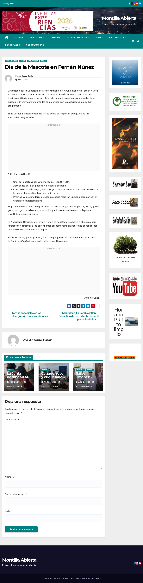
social (43, 61)
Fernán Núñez (11, 61)
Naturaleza (117, 37)
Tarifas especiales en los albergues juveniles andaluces (30, 315)
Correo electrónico (16, 494)
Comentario (12, 419)
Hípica (22, 61)
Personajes (12, 45)
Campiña (55, 37)
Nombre (10, 476)
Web (7, 511)
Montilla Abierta (119, 18)
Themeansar (96, 578)
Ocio (98, 37)
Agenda (19, 37)
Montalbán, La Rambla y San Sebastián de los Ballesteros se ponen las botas (77, 316)
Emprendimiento (77, 37)
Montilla (80, 370)
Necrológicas (35, 45)
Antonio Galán (26, 76)
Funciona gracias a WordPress (54, 578)
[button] (133, 41)
